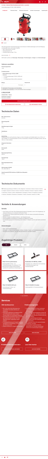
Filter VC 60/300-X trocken (32, 285)
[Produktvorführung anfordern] (4, 457)
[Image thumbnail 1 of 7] (5, 39)
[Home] (6, 1)
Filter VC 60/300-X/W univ (9, 285)
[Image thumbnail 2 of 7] (12, 39)
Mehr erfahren (5, 55)
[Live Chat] (7, 457)
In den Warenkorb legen (24, 101)
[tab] (5, 10)
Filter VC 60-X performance (9, 261)
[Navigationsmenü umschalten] (2, 1)
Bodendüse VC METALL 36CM (33, 261)
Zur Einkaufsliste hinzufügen (14, 104)
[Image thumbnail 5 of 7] (35, 39)
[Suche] (45, 1)
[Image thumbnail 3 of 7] (20, 39)
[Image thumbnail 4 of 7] (27, 39)
